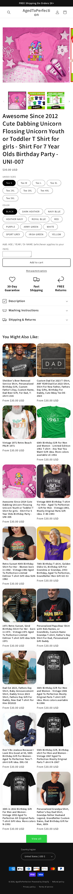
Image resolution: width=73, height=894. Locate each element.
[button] (9, 12)
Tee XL (54, 182)
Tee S (9, 182)
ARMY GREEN (31, 226)
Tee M (24, 182)
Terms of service (46, 887)
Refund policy (58, 881)
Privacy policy (29, 887)
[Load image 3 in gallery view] (56, 100)
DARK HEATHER (31, 211)
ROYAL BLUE (39, 219)
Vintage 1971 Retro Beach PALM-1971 (17, 444)
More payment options (36, 270)
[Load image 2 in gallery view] (36, 100)
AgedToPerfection (23, 881)
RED (56, 219)
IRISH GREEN (36, 234)
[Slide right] (69, 101)
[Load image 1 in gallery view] (17, 100)
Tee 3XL (27, 190)
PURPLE (10, 226)
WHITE (50, 226)
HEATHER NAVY (14, 219)
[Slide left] (3, 101)
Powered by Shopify (40, 881)
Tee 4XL (45, 190)
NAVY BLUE (54, 211)
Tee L (39, 182)
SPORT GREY (13, 234)
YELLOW (56, 234)
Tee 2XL (10, 190)
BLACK (10, 211)
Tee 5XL (10, 198)
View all (36, 838)
